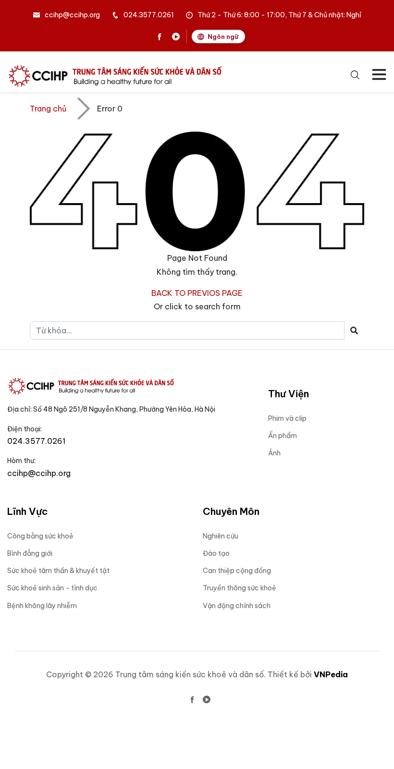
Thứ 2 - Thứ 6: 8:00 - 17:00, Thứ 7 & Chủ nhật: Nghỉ (279, 15)
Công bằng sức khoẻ (40, 536)
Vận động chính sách (237, 605)
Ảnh (274, 453)
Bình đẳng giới (29, 553)
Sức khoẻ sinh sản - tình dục (52, 588)
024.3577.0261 (148, 15)
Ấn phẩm (282, 435)
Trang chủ (48, 108)
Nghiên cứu (220, 536)
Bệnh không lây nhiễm (42, 605)
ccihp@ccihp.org (72, 15)
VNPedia (331, 674)
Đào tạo (216, 553)
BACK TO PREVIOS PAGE (197, 293)
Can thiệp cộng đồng (237, 570)
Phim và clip (287, 418)
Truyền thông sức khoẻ (239, 588)
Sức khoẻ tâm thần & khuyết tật (58, 570)
